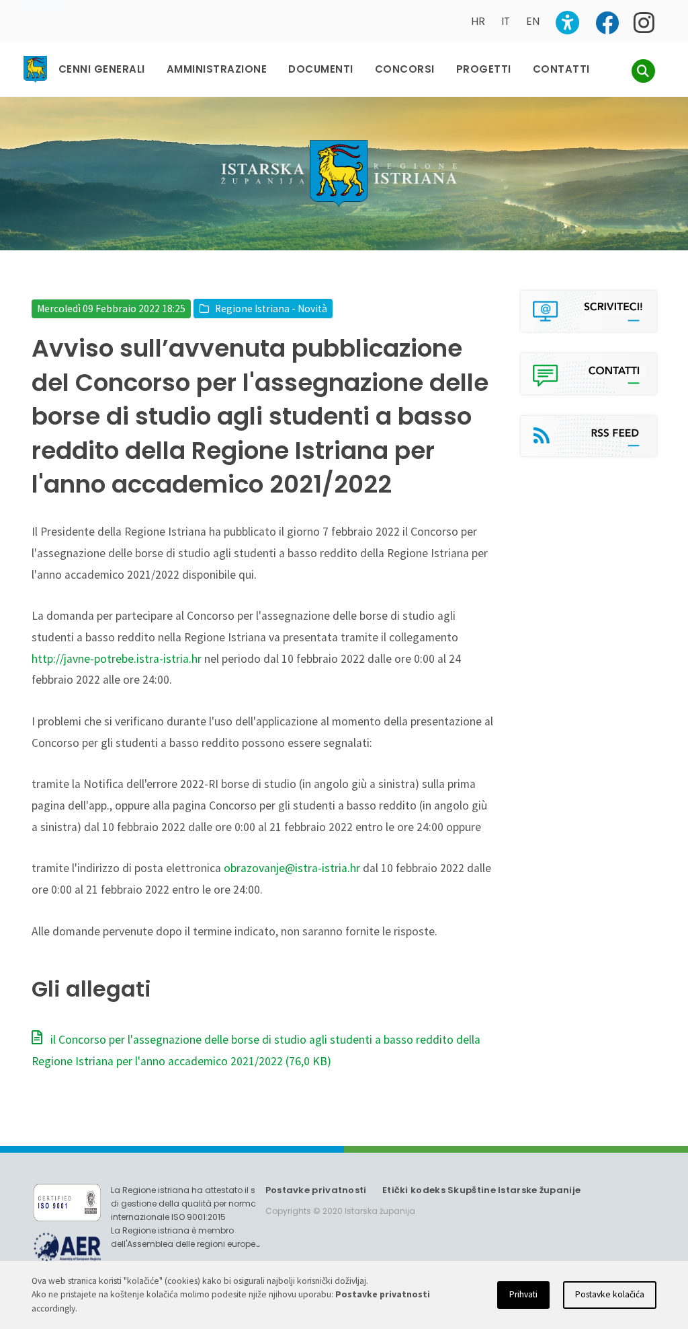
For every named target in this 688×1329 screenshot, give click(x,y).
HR (478, 21)
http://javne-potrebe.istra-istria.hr (117, 658)
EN (533, 21)
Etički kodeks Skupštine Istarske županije (481, 1190)
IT (505, 21)
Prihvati (523, 1294)
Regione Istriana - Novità (271, 308)
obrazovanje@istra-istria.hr (292, 868)
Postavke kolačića (609, 1294)
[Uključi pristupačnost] (567, 22)
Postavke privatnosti (316, 1190)
